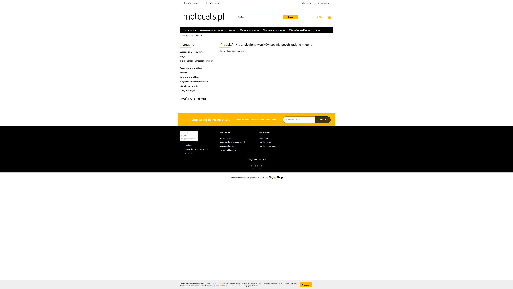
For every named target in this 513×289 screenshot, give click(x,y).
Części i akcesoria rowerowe (194, 81)
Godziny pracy (225, 138)
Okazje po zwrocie (189, 86)
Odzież (183, 72)
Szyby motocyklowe (249, 30)
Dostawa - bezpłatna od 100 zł (232, 142)
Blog (318, 30)
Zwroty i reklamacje (227, 150)
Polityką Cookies (218, 283)
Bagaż (183, 56)
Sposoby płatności (227, 146)
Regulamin (263, 138)
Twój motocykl (189, 30)
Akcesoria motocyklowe (192, 52)
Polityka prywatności (267, 146)
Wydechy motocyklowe (274, 30)
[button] (224, 132)
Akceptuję (306, 285)
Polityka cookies (265, 142)
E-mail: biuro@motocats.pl (196, 149)
